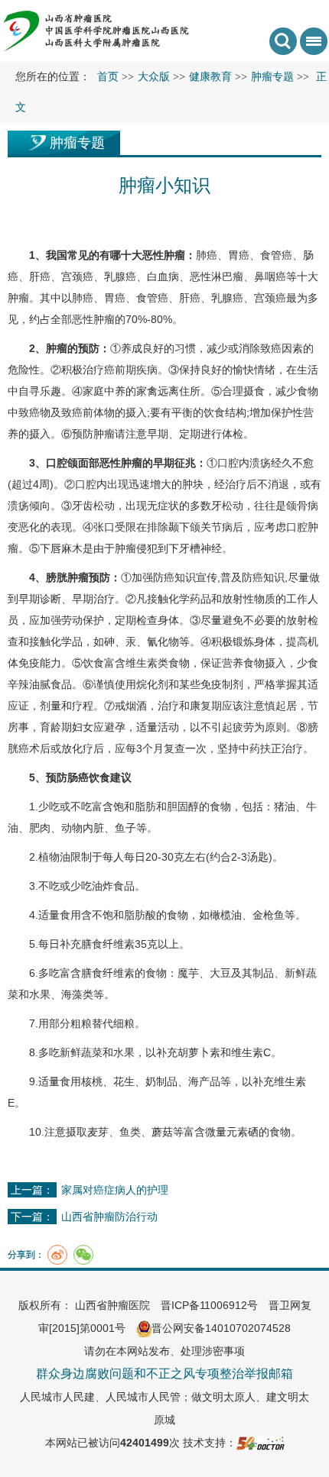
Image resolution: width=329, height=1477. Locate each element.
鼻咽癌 (270, 276)
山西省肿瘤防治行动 (109, 1216)
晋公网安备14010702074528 (221, 1328)
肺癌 (206, 255)
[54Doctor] (260, 1443)
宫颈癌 (77, 276)
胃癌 (238, 255)
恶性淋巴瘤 (216, 276)
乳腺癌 (120, 276)
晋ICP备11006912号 (209, 1305)
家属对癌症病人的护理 (114, 1190)
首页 (108, 76)
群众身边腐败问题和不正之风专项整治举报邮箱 (164, 1373)
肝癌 (39, 276)
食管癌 (276, 255)
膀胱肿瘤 (67, 577)
